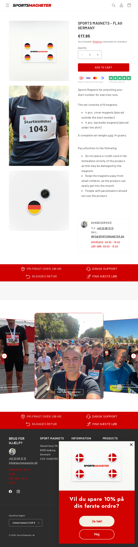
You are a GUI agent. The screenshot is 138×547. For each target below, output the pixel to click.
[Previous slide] (4, 356)
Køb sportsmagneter (69, 392)
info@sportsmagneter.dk (23, 462)
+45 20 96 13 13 (105, 228)
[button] (7, 5)
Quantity (82, 47)
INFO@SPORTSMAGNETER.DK (107, 236)
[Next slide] (133, 356)
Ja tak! (97, 521)
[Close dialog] (131, 444)
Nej (96, 534)
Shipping (97, 41)
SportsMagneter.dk (26, 535)
